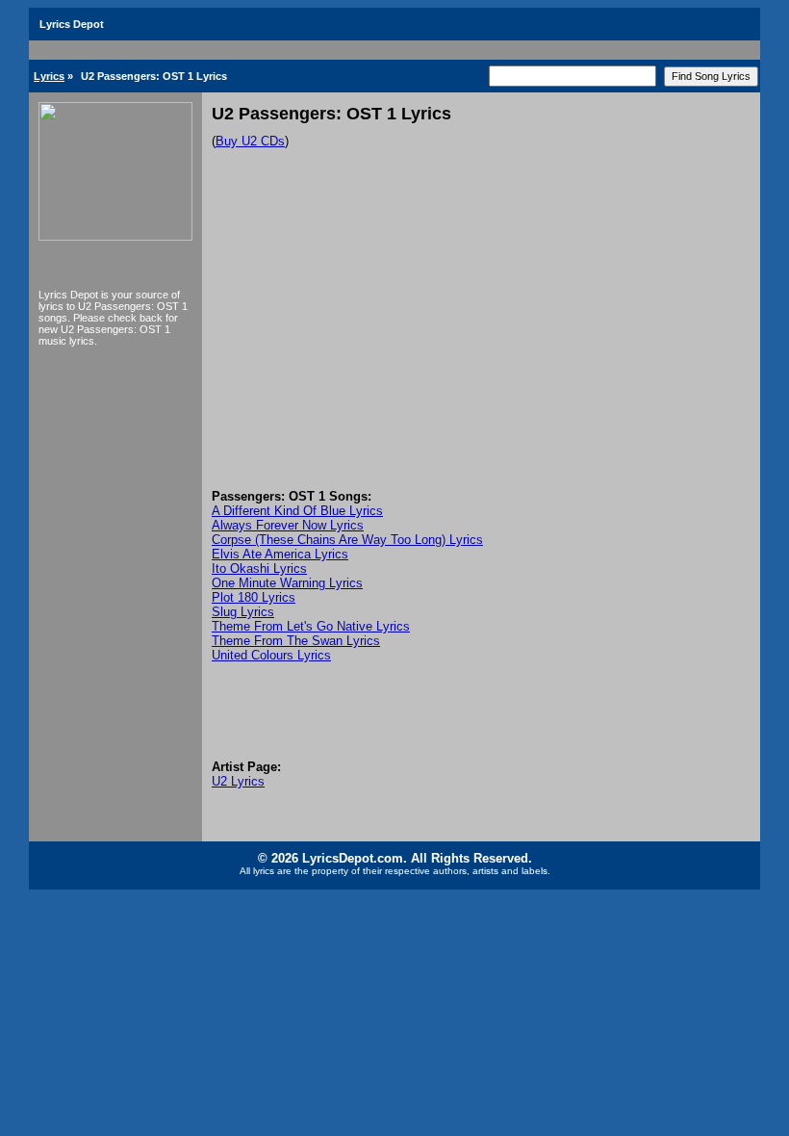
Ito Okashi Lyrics (259, 568)
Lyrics (49, 76)
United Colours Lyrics (271, 655)
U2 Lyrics (238, 781)
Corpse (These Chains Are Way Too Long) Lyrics (347, 539)
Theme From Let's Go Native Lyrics (311, 626)
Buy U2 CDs (250, 141)
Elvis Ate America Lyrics (280, 554)
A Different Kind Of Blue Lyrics (297, 510)
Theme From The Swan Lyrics (296, 640)
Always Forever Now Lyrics (288, 525)
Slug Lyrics (243, 612)
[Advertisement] (481, 344)
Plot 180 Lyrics (253, 597)
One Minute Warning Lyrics (287, 583)
